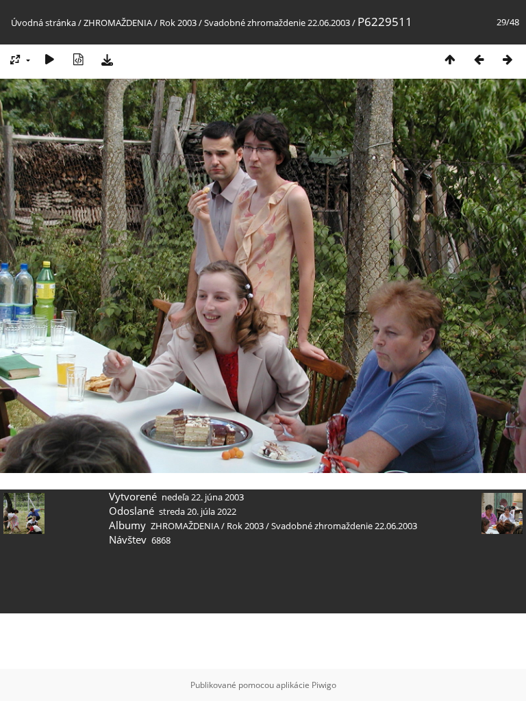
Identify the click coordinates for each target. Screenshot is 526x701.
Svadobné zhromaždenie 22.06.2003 (277, 22)
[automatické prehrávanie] (49, 59)
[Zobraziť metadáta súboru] (78, 59)
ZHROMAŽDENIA (118, 22)
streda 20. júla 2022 (197, 511)
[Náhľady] (450, 59)
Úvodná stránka (43, 22)
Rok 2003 (178, 22)
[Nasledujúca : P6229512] (507, 59)
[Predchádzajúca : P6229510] (478, 59)
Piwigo (324, 685)
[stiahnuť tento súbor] (106, 59)
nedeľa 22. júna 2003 (203, 497)
